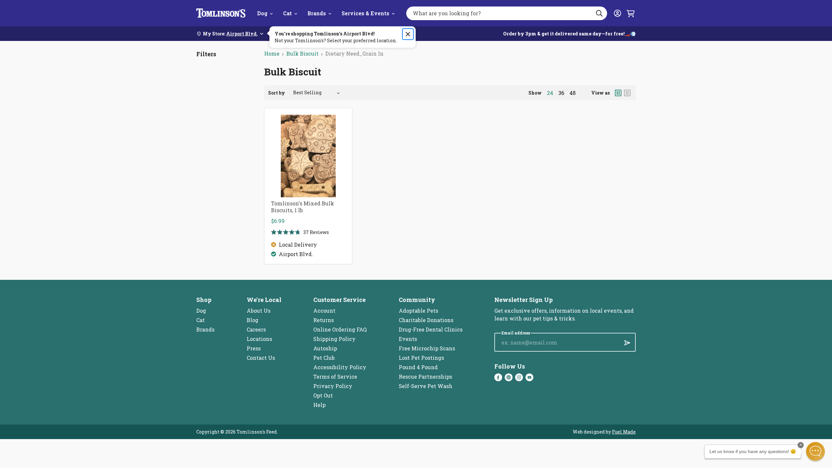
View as (600, 93)
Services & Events (365, 13)
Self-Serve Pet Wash (425, 386)
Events (408, 338)
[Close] (408, 34)
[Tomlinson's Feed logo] (220, 13)
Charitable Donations (426, 320)
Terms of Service (335, 376)
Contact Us (261, 357)
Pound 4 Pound (418, 367)
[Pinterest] (509, 377)
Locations (259, 338)
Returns (323, 320)
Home (272, 53)
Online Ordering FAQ (340, 329)
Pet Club (324, 357)
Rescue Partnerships (425, 376)
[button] (815, 451)
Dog (262, 13)
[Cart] (630, 13)
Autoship (325, 348)
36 (561, 93)
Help (319, 404)
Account (324, 310)
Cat (287, 13)
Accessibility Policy (339, 367)
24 (550, 93)
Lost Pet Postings (421, 357)
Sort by (276, 93)
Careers (256, 329)
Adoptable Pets (418, 310)
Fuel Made (624, 432)
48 (572, 93)
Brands (316, 13)
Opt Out (323, 395)
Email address (515, 333)
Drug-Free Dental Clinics (430, 329)
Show (535, 93)
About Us (258, 310)
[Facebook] (498, 377)
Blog (252, 320)
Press (254, 348)
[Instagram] (519, 377)
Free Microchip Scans (427, 348)
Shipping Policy (334, 338)
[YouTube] (529, 377)
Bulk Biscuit (302, 53)
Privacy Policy (332, 386)
